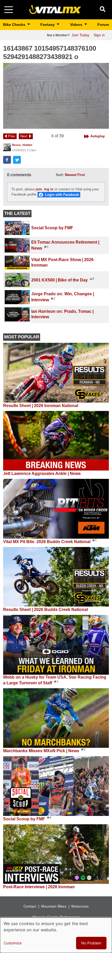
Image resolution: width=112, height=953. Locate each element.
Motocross (80, 906)
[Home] (55, 9)
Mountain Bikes (53, 906)
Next (23, 136)
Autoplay (97, 136)
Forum (103, 24)
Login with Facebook (62, 195)
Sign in (99, 35)
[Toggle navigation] (8, 9)
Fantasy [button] (48, 24)
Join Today (80, 35)
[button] (56, 96)
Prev (11, 136)
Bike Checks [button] (14, 24)
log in (48, 189)
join (39, 189)
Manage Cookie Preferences (56, 917)
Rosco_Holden (22, 144)
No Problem (91, 943)
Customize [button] (13, 943)
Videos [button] (76, 24)
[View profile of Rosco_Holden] (7, 147)
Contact (29, 906)
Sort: (60, 175)
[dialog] (56, 935)
